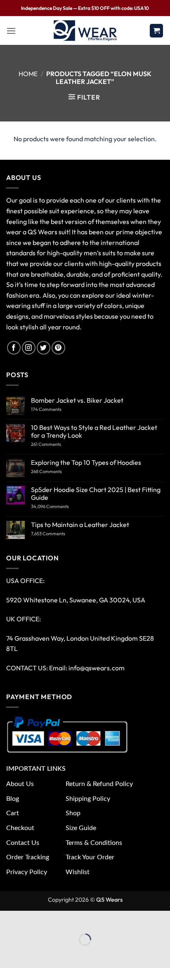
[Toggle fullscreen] (32, 919)
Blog (12, 798)
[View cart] (156, 30)
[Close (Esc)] (79, 919)
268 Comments (56, 471)
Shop (73, 813)
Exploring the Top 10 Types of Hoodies (86, 463)
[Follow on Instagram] (28, 348)
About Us (20, 784)
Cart (12, 813)
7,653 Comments (57, 533)
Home (28, 74)
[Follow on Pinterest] (58, 348)
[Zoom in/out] (8, 919)
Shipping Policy (88, 798)
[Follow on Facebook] (14, 348)
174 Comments (54, 409)
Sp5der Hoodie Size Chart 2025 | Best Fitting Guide (96, 493)
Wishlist (78, 872)
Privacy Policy (26, 872)
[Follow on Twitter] (43, 348)
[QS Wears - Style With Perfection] (85, 30)
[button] (11, 31)
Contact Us (22, 843)
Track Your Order (90, 857)
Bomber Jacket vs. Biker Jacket (77, 400)
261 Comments (54, 444)
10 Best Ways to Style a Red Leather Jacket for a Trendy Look (94, 431)
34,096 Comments (57, 506)
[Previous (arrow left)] (8, 954)
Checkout (20, 828)
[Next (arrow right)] (32, 954)
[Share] (55, 919)
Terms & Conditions (94, 843)
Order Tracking (27, 857)
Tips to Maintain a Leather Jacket (80, 525)
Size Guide (81, 828)
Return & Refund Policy (99, 784)
